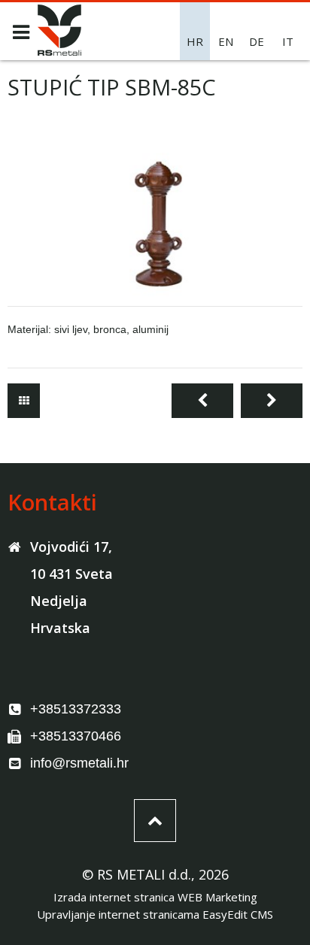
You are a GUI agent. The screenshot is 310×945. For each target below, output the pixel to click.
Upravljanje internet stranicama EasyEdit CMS (155, 914)
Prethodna (202, 400)
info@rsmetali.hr (79, 763)
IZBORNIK (21, 32)
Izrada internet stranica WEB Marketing (155, 896)
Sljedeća (271, 400)
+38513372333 (75, 708)
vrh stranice (155, 820)
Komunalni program (24, 400)
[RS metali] (59, 51)
